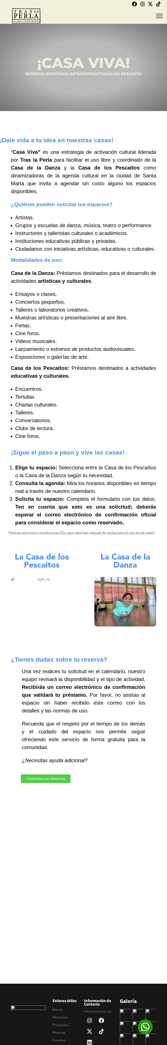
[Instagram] (143, 4)
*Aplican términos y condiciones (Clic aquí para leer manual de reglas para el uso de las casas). (81, 532)
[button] (15, 601)
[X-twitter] (150, 4)
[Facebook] (134, 4)
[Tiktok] (158, 4)
